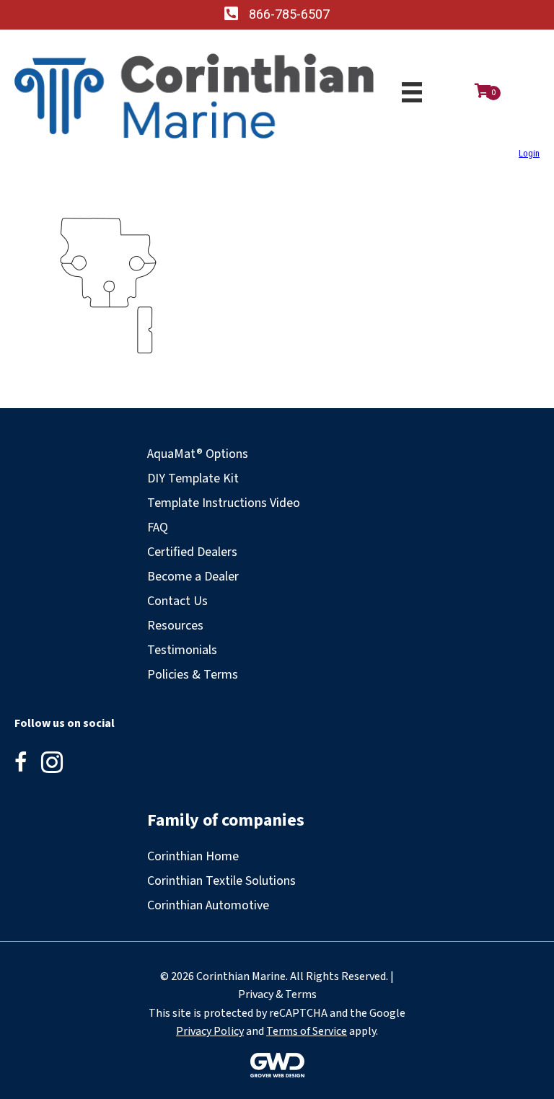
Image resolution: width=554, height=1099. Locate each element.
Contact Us (177, 601)
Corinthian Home (193, 856)
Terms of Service (306, 1031)
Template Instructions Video (223, 503)
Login (529, 153)
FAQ (157, 527)
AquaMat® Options (197, 454)
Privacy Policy (210, 1031)
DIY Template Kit (193, 478)
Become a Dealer (193, 577)
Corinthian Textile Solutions (221, 881)
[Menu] (412, 92)
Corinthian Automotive (208, 905)
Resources (175, 626)
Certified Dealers (192, 552)
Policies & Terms (192, 675)
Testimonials (182, 650)
